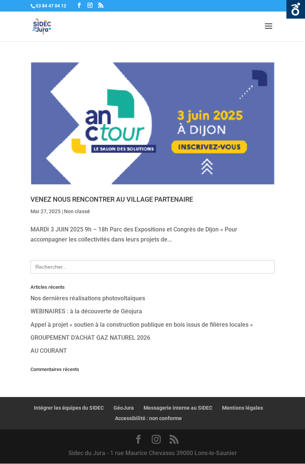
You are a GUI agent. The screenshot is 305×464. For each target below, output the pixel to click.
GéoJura (123, 408)
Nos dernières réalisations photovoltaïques (87, 298)
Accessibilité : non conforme (148, 418)
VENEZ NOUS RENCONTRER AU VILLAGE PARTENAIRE (111, 199)
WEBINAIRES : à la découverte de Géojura (86, 311)
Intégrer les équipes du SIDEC (69, 408)
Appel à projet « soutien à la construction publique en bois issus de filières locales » (141, 324)
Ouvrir (295, 9)
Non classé (77, 211)
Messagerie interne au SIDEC (178, 408)
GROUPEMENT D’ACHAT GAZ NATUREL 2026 (90, 337)
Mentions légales (242, 408)
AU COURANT (48, 350)
